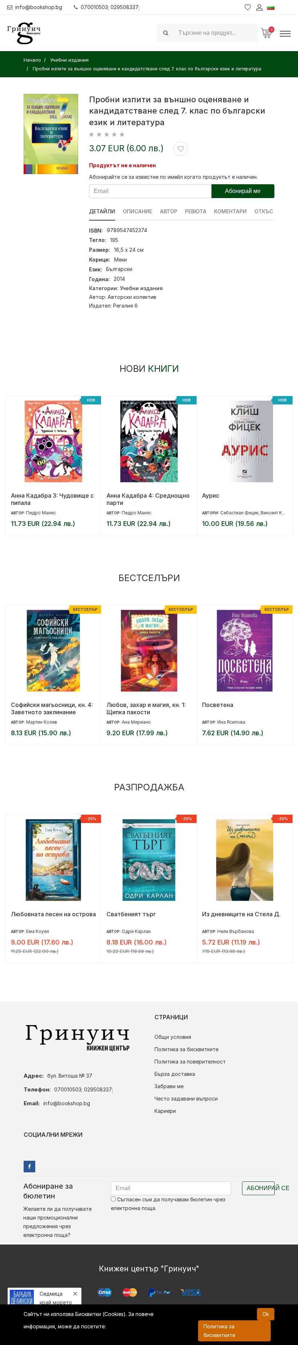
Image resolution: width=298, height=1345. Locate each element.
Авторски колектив (132, 297)
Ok (265, 1314)
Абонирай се (261, 1188)
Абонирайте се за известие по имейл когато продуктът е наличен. (173, 177)
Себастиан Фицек (144, 512)
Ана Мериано (40, 722)
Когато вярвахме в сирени (240, 914)
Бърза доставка (174, 1074)
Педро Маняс (41, 512)
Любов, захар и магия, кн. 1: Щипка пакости (50, 708)
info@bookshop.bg (38, 7)
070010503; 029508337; (110, 7)
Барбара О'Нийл (236, 931)
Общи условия (172, 1037)
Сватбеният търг (35, 914)
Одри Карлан (40, 931)
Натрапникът (221, 495)
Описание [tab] (137, 211)
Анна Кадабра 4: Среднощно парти (52, 499)
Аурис (115, 495)
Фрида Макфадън (237, 512)
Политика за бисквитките (186, 1049)
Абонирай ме (243, 191)
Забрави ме (169, 1086)
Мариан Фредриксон (241, 722)
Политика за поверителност (190, 1061)
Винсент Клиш (180, 512)
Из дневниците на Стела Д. (145, 914)
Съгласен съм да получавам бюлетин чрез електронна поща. (168, 1203)
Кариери (165, 1111)
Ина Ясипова (136, 722)
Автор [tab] (168, 211)
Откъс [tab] (263, 211)
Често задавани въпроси (186, 1098)
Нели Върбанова (140, 931)
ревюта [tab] (195, 211)
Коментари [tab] (230, 211)
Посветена (122, 704)
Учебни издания (141, 288)
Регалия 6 (125, 306)
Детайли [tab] (102, 211)
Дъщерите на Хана (229, 704)
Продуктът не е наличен (122, 165)
